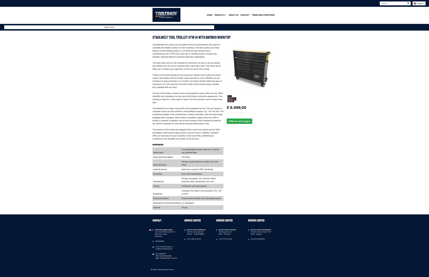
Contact (244, 15)
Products (219, 15)
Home (209, 15)
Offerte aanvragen (239, 121)
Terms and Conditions (263, 15)
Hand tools (109, 27)
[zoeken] (408, 3)
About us (233, 15)
